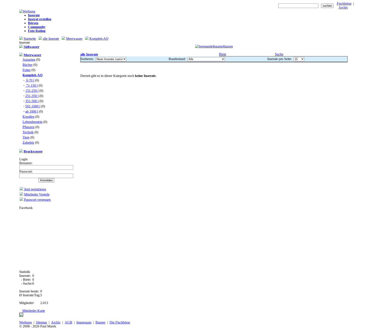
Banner (100, 322)
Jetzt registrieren (35, 189)
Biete (222, 54)
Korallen (28, 116)
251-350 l (32, 96)
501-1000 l (32, 106)
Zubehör (28, 142)
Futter (27, 70)
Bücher (27, 65)
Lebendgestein (32, 122)
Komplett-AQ (98, 38)
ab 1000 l (31, 111)
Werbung (25, 322)
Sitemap (41, 322)
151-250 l (32, 90)
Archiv (343, 7)
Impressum (83, 322)
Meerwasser (74, 38)
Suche (279, 54)
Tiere (26, 137)
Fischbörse (344, 3)
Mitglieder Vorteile (37, 194)
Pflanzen (28, 127)
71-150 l (31, 85)
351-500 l (32, 101)
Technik (28, 132)
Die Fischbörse (120, 322)
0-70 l (29, 80)
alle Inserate (51, 38)
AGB (68, 322)
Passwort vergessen (37, 199)
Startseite (30, 38)
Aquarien (29, 59)
